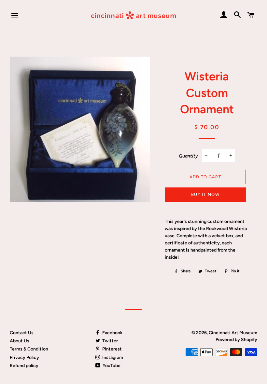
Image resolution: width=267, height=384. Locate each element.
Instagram (112, 357)
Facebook (111, 333)
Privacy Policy (24, 357)
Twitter (109, 341)
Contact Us (22, 333)
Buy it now (205, 194)
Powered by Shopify (236, 339)
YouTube (111, 365)
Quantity (188, 156)
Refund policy (24, 365)
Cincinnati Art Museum (233, 333)
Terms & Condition (29, 349)
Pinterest (111, 349)
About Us (19, 341)
